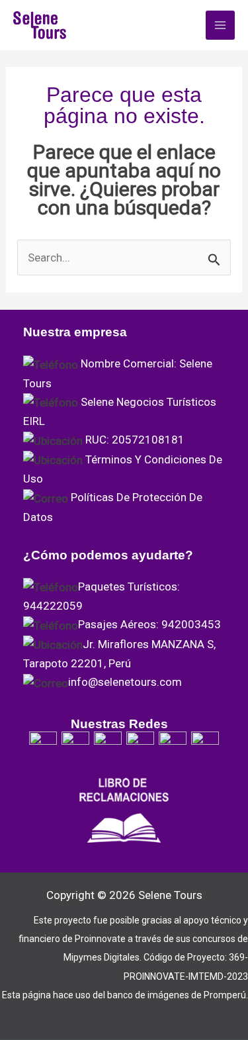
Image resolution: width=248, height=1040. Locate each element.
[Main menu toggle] (220, 25)
